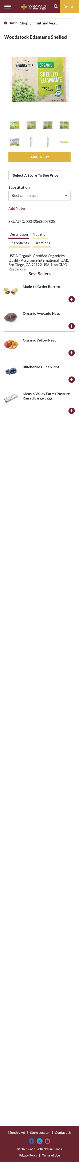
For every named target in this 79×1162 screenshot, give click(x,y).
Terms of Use (51, 1155)
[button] (14, 125)
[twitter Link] (40, 1141)
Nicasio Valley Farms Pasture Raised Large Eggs (46, 395)
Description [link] (18, 234)
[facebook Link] (32, 1141)
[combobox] (39, 195)
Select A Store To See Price (35, 175)
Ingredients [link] (20, 243)
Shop (24, 23)
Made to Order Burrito (41, 286)
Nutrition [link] (40, 234)
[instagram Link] (47, 1141)
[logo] (33, 7)
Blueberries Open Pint (41, 367)
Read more (17, 269)
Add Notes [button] (17, 208)
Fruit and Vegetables (50, 23)
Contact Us (63, 1132)
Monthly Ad (16, 1132)
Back (12, 23)
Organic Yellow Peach (41, 340)
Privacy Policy (28, 1155)
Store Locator (40, 1132)
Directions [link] (42, 243)
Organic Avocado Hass (41, 313)
